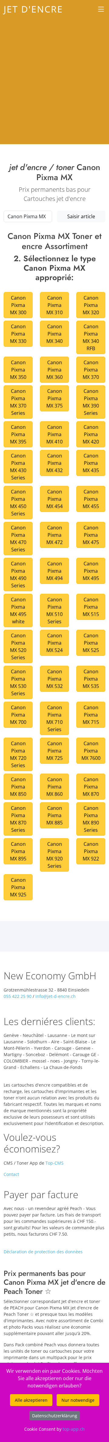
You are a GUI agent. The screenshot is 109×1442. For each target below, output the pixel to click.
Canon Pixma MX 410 (54, 434)
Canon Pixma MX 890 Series (91, 819)
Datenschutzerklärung (54, 1416)
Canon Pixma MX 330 (18, 333)
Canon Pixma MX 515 (91, 607)
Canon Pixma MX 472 (54, 535)
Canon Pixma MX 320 (91, 305)
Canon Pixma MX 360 (54, 369)
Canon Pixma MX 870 (91, 786)
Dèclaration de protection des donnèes (43, 1252)
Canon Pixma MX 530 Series (18, 682)
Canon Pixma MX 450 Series (18, 502)
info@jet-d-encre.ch (55, 996)
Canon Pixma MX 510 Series (54, 610)
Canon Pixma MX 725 (54, 750)
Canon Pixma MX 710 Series (54, 718)
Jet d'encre (33, 9)
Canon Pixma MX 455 (91, 499)
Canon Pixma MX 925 (18, 887)
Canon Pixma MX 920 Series (54, 855)
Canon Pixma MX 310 (54, 305)
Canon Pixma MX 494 (54, 571)
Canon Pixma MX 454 (54, 499)
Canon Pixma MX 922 (91, 851)
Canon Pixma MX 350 (18, 369)
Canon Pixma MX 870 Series (18, 819)
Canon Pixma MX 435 (91, 463)
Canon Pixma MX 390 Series (91, 402)
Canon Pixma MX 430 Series (18, 466)
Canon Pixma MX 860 (54, 786)
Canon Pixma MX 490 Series (18, 574)
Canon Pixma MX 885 (54, 815)
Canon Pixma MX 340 (54, 333)
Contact (11, 1174)
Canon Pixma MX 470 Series (18, 538)
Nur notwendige (77, 1400)
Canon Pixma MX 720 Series (18, 754)
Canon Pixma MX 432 (54, 463)
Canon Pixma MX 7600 (91, 750)
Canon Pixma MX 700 (18, 714)
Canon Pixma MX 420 (91, 434)
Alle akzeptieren (31, 1400)
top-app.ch (74, 1429)
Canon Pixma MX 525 (91, 642)
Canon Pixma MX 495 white (18, 610)
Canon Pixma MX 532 (54, 678)
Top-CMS (54, 1163)
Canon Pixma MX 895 (18, 851)
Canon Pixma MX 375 (54, 398)
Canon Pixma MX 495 (91, 571)
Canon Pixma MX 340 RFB (91, 337)
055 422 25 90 (17, 996)
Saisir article (81, 216)
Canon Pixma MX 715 (91, 714)
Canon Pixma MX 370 (91, 369)
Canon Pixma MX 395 (18, 434)
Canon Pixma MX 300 (18, 305)
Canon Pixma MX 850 (18, 786)
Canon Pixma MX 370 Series (18, 402)
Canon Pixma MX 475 (91, 535)
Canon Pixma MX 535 (91, 678)
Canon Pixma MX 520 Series (18, 646)
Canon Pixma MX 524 (54, 642)
